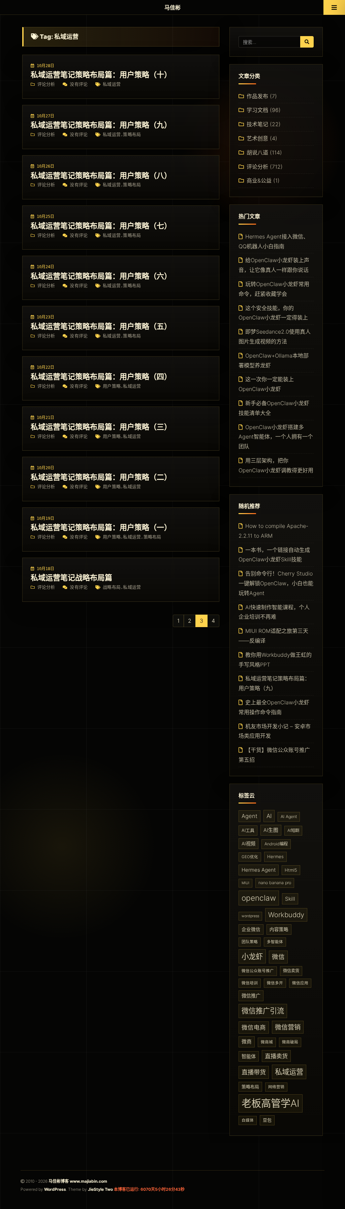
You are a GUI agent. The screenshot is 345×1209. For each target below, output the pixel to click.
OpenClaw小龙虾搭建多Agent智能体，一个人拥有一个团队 (276, 437)
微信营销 (288, 1027)
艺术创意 (257, 138)
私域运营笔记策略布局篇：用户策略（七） (101, 225)
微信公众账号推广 (258, 970)
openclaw (259, 897)
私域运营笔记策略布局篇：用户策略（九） (101, 124)
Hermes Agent (259, 870)
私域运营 (112, 84)
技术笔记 (257, 124)
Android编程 (276, 843)
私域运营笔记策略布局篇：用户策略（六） (101, 276)
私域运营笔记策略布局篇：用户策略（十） (101, 74)
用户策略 (112, 386)
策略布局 (132, 134)
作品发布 (257, 96)
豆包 (267, 1120)
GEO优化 (250, 856)
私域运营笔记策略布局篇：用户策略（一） (101, 527)
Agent (249, 816)
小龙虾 (252, 956)
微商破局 (290, 1042)
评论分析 (46, 84)
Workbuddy (286, 914)
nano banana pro (274, 882)
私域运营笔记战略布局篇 (71, 577)
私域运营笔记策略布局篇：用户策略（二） (101, 477)
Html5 (291, 870)
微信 (278, 957)
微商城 (267, 1042)
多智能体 (275, 941)
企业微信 (251, 929)
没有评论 (79, 84)
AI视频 (248, 843)
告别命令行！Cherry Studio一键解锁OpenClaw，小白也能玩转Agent (276, 583)
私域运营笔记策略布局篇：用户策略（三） (101, 426)
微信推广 (251, 996)
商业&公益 (259, 180)
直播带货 (254, 1072)
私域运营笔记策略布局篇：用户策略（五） (101, 326)
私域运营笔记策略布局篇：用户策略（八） (101, 175)
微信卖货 (291, 970)
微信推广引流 (263, 1010)
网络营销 (276, 1087)
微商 (247, 1042)
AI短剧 (293, 830)
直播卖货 (276, 1056)
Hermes (275, 856)
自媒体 (248, 1120)
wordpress (250, 916)
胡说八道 (257, 152)
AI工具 (248, 830)
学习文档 (257, 110)
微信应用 (300, 983)
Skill (290, 899)
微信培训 (250, 983)
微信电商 (254, 1027)
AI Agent (289, 816)
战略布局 (112, 587)
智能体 (249, 1056)
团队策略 (250, 941)
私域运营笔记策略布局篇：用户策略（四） (101, 376)
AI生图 (270, 830)
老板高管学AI (271, 1103)
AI (269, 815)
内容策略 (279, 929)
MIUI (245, 883)
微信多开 (275, 983)
